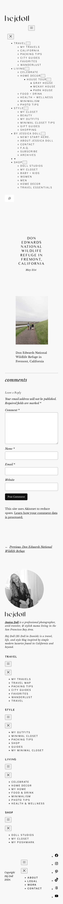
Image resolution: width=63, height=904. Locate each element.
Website (10, 480)
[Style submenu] (26, 108)
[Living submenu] (27, 68)
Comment (12, 410)
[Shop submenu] (24, 162)
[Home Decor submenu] (43, 76)
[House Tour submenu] (49, 79)
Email (10, 464)
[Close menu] (10, 36)
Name (10, 448)
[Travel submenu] (28, 43)
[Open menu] (31, 28)
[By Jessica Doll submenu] (43, 133)
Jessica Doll (12, 622)
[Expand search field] (9, 198)
